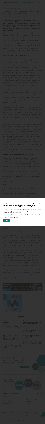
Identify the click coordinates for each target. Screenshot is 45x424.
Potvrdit (7, 220)
